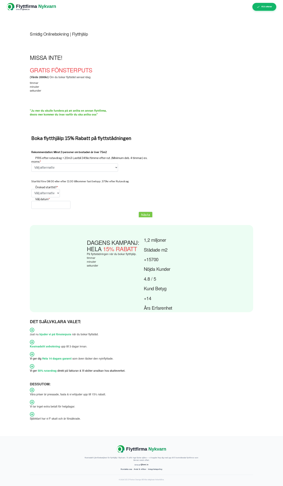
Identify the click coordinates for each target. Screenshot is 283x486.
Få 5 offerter (266, 6)
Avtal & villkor (140, 469)
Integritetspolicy (155, 469)
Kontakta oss (126, 469)
